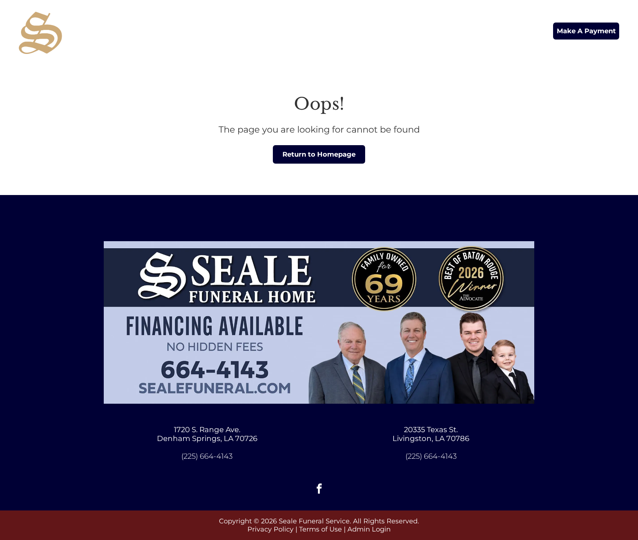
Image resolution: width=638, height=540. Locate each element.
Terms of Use (320, 529)
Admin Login (369, 529)
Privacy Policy (270, 529)
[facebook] (319, 489)
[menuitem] (188, 31)
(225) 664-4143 (207, 456)
